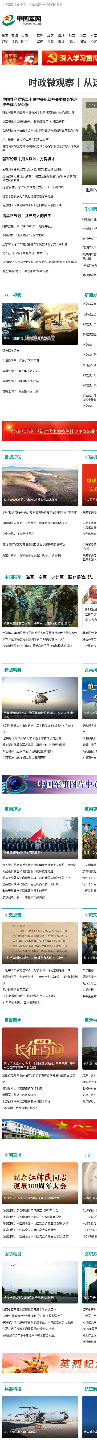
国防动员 (12, 1254)
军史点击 (12, 915)
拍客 (93, 41)
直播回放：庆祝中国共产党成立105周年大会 (30, 1210)
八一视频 (12, 295)
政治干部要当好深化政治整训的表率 (25, 891)
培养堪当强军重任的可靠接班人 (23, 852)
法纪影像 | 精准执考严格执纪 (20, 1108)
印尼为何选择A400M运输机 (21, 1432)
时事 (24, 41)
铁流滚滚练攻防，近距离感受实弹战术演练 (30, 500)
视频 (50, 41)
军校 (39, 41)
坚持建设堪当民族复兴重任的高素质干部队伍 (30, 884)
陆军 (72, 35)
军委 (39, 35)
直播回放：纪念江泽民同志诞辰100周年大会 (32, 1198)
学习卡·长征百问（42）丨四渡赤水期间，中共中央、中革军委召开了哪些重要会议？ (40, 1065)
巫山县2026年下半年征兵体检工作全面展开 (29, 1335)
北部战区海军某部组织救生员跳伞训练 (26, 1101)
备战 (61, 35)
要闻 (14, 35)
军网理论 (12, 809)
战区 (50, 35)
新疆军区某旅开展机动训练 (19, 1095)
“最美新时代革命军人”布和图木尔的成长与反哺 (31, 738)
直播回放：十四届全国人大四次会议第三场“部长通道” (35, 1223)
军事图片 (12, 1020)
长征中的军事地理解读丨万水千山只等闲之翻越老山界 (36, 970)
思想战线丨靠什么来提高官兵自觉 (23, 897)
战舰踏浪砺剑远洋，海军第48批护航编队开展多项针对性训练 (39, 715)
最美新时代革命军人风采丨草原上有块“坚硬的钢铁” (34, 745)
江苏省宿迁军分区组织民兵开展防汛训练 (29, 1297)
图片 (72, 41)
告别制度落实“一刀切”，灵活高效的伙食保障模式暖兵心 (37, 646)
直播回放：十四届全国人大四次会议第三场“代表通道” (35, 1236)
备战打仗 (12, 457)
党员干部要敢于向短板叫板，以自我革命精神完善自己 (36, 878)
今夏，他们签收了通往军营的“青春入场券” (28, 1329)
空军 (93, 35)
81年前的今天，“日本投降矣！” (21, 1002)
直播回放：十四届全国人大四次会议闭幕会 (29, 1230)
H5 (87, 1155)
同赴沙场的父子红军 (15, 989)
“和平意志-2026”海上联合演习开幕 (24, 757)
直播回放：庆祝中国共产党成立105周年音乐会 (31, 1217)
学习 (5, 35)
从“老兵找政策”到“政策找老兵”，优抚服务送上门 (32, 1316)
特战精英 (12, 670)
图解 (83, 41)
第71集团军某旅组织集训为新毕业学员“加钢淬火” (33, 639)
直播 (61, 41)
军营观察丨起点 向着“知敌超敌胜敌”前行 (27, 751)
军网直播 (12, 1155)
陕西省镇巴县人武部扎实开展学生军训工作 (29, 1309)
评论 (14, 41)
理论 (5, 41)
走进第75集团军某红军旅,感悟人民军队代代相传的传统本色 (39, 633)
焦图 (24, 35)
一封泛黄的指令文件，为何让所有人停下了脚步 (33, 958)
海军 (83, 35)
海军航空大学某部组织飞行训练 (22, 1088)
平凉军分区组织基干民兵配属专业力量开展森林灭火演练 (37, 1322)
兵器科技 (12, 1389)
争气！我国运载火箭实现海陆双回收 (26, 338)
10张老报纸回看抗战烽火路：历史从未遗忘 (29, 996)
